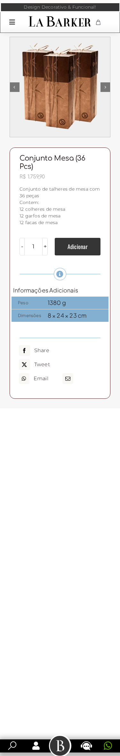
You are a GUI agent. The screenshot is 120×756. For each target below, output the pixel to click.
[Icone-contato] (86, 742)
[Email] (68, 379)
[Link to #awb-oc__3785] (12, 22)
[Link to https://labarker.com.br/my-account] (36, 746)
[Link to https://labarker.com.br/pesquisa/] (12, 746)
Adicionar (78, 246)
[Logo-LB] (60, 17)
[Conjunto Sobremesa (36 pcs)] (60, 87)
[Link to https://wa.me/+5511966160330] (108, 746)
